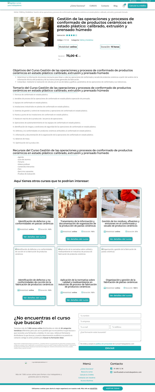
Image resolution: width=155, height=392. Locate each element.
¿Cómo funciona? (77, 6)
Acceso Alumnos (87, 381)
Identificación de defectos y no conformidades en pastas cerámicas (34, 222)
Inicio (16, 12)
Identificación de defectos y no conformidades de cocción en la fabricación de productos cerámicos (34, 282)
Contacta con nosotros (86, 378)
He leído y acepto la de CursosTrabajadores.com (107, 344)
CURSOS (93, 6)
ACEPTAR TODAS (112, 388)
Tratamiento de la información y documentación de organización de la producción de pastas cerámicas (77, 223)
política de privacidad (104, 344)
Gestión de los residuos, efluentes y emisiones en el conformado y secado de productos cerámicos (120, 223)
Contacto (105, 6)
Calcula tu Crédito (87, 375)
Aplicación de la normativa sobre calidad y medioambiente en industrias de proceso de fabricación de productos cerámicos (77, 283)
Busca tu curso (86, 372)
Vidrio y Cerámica (26, 12)
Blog (115, 6)
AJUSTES (93, 388)
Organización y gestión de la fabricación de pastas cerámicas (121, 281)
